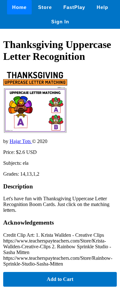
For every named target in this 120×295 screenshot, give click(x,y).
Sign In (60, 21)
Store (45, 7)
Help (102, 7)
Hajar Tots (21, 141)
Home (19, 7)
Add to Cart (60, 279)
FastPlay (74, 7)
